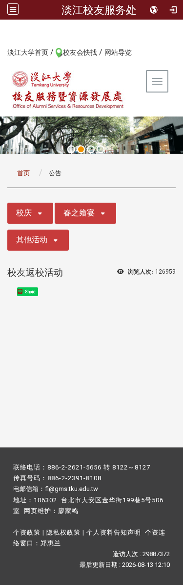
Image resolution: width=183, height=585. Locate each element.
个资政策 (27, 532)
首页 (23, 173)
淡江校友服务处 (99, 9)
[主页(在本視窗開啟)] (68, 89)
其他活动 (31, 239)
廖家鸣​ (68, 511)
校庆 (24, 212)
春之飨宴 (79, 212)
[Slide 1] (71, 149)
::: (2, 52)
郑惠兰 (51, 543)
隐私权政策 (63, 532)
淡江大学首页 (27, 52)
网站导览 (118, 52)
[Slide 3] (91, 149)
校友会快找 (80, 52)
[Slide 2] (81, 149)
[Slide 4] (100, 149)
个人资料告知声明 (113, 532)
